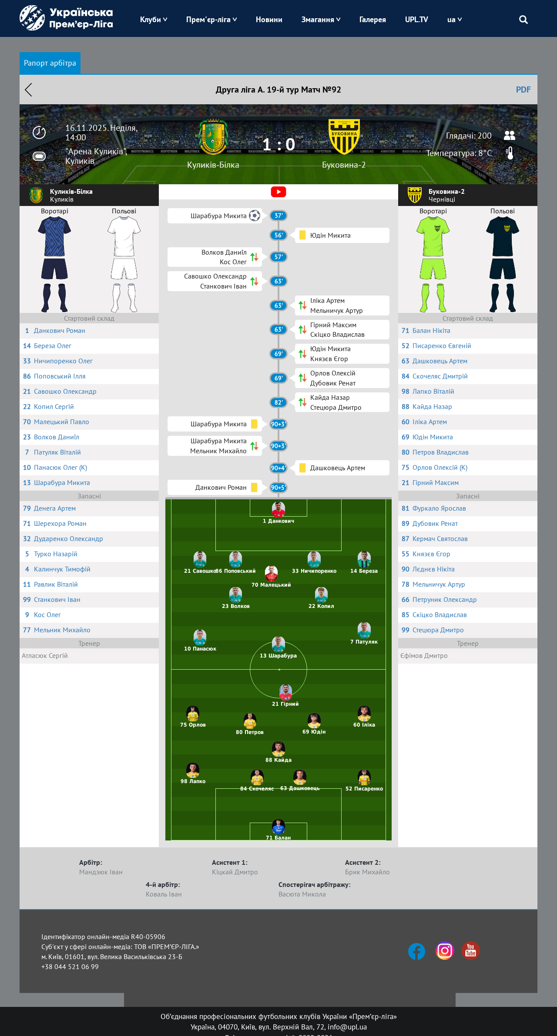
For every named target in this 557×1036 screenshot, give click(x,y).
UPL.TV (416, 19)
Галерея (372, 19)
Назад (28, 89)
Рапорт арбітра (50, 63)
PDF (523, 89)
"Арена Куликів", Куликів (96, 156)
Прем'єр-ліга (208, 19)
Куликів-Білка (213, 164)
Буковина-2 (344, 164)
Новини (269, 19)
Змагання (318, 19)
